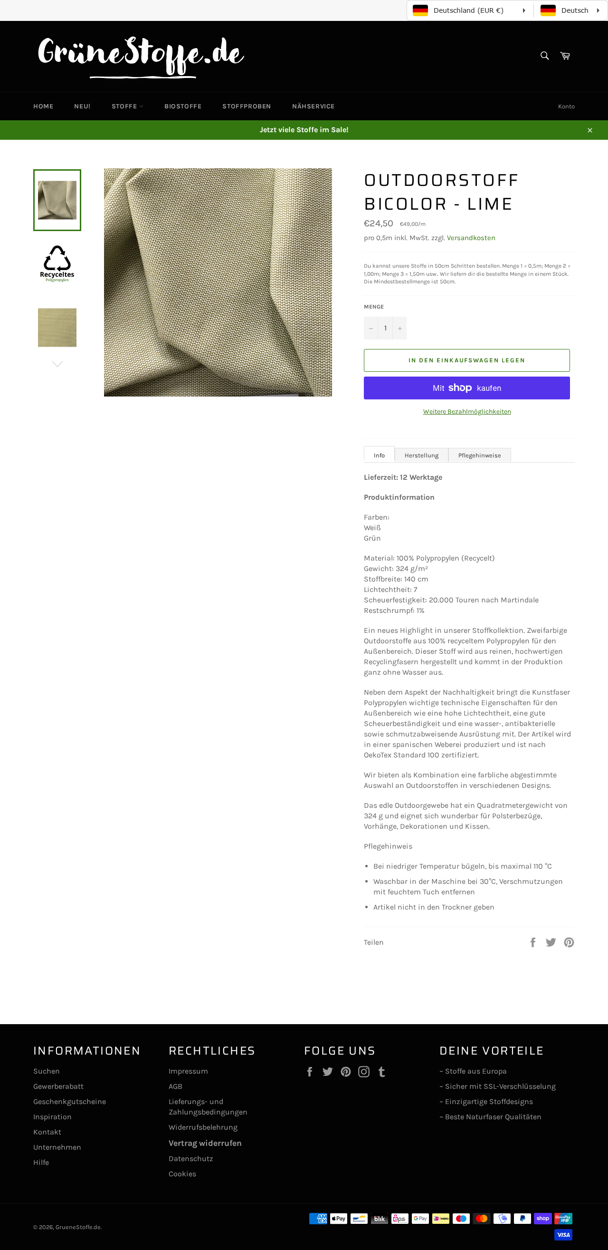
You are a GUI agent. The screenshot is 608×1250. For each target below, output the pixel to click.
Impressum (188, 1071)
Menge (374, 306)
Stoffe (125, 106)
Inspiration (52, 1116)
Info (379, 455)
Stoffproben (246, 106)
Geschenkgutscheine (69, 1101)
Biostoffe (182, 106)
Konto (566, 106)
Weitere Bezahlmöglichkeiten (467, 411)
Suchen (46, 1071)
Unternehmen (57, 1147)
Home (43, 106)
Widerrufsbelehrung (203, 1127)
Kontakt (47, 1131)
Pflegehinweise (479, 455)
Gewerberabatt (58, 1086)
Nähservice (313, 106)
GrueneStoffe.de (78, 1227)
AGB (175, 1086)
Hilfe (41, 1162)
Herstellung (421, 455)
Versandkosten (471, 237)
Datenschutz (191, 1158)
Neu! (82, 106)
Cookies (182, 1173)
